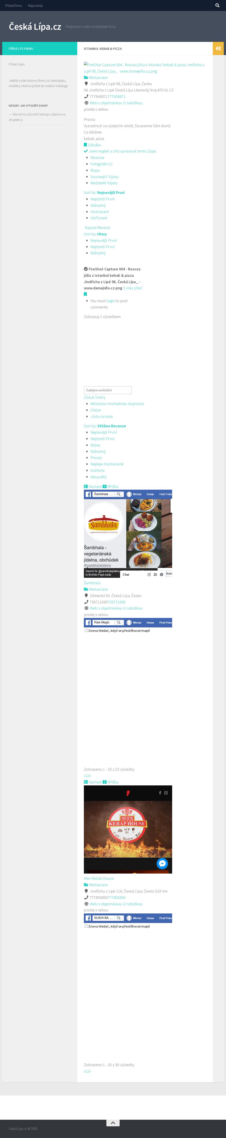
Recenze (97, 157)
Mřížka (112, 486)
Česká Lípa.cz (35, 26)
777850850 (117, 897)
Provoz (96, 457)
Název (95, 445)
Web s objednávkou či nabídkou (116, 102)
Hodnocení (99, 211)
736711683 (117, 601)
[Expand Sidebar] (218, 48)
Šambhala (92, 582)
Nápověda (35, 5)
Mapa (95, 170)
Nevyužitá (98, 476)
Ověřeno (97, 470)
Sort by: (104, 192)
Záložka (94, 144)
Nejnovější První (103, 240)
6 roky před (132, 287)
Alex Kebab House (99, 878)
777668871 (117, 96)
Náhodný (98, 205)
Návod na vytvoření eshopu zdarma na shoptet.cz (37, 117)
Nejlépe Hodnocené (106, 464)
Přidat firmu (13, 5)
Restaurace (98, 77)
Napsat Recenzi (97, 227)
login (111, 300)
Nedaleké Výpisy (103, 182)
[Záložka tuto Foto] (85, 294)
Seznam (95, 486)
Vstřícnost (98, 217)
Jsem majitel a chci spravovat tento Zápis (122, 151)
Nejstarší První (102, 198)
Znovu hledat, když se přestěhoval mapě (119, 631)
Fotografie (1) (101, 163)
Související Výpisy (104, 176)
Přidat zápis (16, 64)
